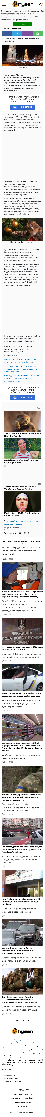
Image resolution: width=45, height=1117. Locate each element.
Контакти (22, 1107)
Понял (22, 24)
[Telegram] (17, 33)
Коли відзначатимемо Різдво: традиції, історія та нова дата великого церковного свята (21, 378)
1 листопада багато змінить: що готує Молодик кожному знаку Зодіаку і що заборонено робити (21, 369)
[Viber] (27, 33)
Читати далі (23, 1020)
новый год (14, 521)
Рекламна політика (22, 1102)
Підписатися (25, 107)
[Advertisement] (22, 155)
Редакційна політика (22, 1094)
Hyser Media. (29, 1113)
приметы (24, 521)
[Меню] (4, 4)
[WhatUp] (38, 33)
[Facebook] (7, 33)
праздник (19, 524)
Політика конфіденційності (22, 1098)
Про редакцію (22, 1090)
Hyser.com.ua (25, 1041)
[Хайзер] (23, 4)
